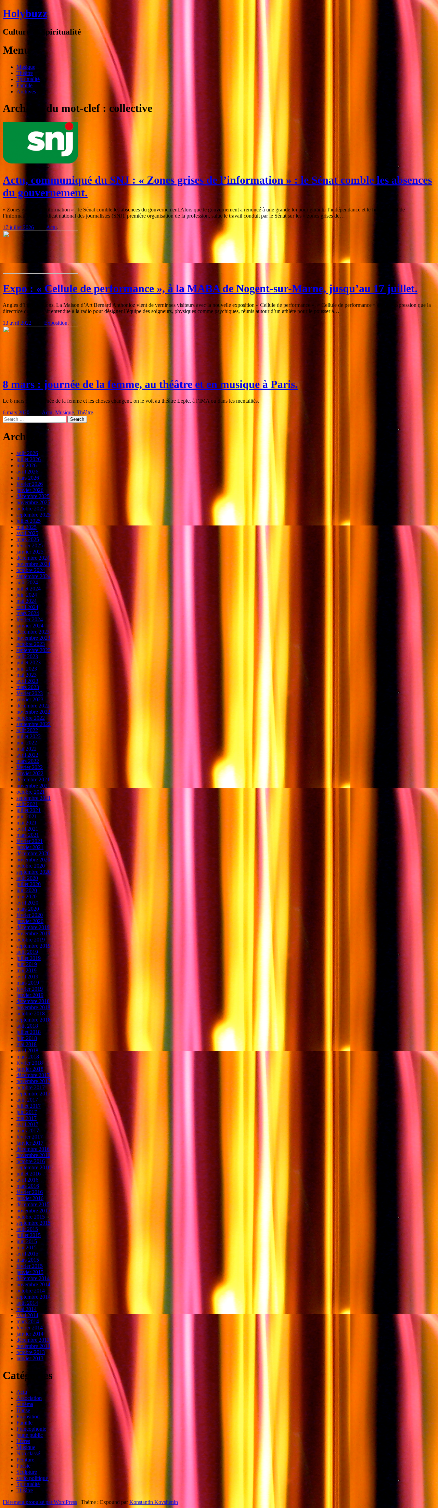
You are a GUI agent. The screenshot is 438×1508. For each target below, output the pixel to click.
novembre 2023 (33, 638)
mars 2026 (27, 478)
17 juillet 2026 (18, 227)
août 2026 (27, 453)
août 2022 (27, 730)
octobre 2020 (30, 866)
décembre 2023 (33, 632)
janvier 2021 (29, 847)
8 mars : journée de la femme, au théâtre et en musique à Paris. (150, 384)
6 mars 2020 (16, 412)
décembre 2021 (33, 779)
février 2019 (29, 989)
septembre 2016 (33, 1167)
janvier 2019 (29, 995)
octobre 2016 (30, 1161)
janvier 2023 (29, 699)
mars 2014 (27, 1321)
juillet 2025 (28, 521)
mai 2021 (26, 823)
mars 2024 (27, 613)
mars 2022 (27, 761)
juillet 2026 (28, 459)
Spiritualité (28, 79)
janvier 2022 (29, 773)
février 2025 (29, 545)
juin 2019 (26, 964)
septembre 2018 (33, 1020)
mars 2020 (27, 909)
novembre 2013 (33, 1346)
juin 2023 (26, 669)
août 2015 (27, 1229)
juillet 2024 (28, 589)
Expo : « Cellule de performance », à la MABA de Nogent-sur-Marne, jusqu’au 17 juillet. (210, 288)
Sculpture (26, 1472)
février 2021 (29, 841)
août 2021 (27, 804)
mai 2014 (26, 1309)
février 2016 (29, 1192)
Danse (23, 1410)
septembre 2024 (33, 576)
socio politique (32, 1478)
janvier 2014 (29, 1334)
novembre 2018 (33, 1007)
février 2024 (29, 619)
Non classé (28, 1453)
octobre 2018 (30, 1013)
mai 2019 (26, 970)
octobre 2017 (30, 1087)
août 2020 (27, 878)
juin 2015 (26, 1241)
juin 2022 (26, 742)
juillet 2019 (28, 958)
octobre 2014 (30, 1291)
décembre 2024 (33, 558)
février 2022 (29, 767)
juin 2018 (26, 1038)
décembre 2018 (33, 1001)
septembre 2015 (33, 1223)
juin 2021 (26, 816)
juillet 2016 (28, 1173)
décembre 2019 (33, 927)
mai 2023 (26, 675)
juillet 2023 (28, 662)
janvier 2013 (29, 1358)
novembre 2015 (33, 1210)
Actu (51, 227)
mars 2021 (27, 835)
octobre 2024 (30, 570)
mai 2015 (26, 1247)
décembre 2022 (33, 705)
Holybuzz (25, 13)
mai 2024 (26, 601)
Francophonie (31, 1429)
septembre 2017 (33, 1093)
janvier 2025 (29, 552)
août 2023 (27, 656)
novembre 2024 (33, 564)
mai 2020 (26, 896)
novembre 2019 (33, 933)
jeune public (29, 1435)
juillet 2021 (28, 810)
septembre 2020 (33, 872)
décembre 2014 (33, 1278)
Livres (23, 1441)
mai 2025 (26, 527)
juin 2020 (26, 890)
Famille (24, 85)
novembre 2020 (33, 859)
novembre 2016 (33, 1155)
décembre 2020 (33, 853)
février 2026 (29, 484)
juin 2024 (26, 595)
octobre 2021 (30, 792)
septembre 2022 (33, 724)
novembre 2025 (33, 502)
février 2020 (29, 915)
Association (29, 1398)
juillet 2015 (28, 1235)
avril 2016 (27, 1180)
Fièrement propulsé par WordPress (40, 1502)
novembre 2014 (33, 1284)
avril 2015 (27, 1254)
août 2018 (27, 1026)
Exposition (55, 323)
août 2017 (27, 1100)
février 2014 (29, 1327)
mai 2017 (26, 1118)
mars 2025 (27, 539)
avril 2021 (27, 829)
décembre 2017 (33, 1075)
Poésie (23, 1466)
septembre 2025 (33, 515)
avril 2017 (27, 1124)
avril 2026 (27, 471)
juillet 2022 (28, 736)
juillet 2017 (28, 1106)
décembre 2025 (33, 496)
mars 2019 (27, 983)
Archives (26, 91)
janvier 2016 (29, 1198)
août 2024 (27, 582)
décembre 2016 (33, 1149)
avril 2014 (27, 1315)
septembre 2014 (33, 1297)
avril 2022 (27, 755)
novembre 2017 (33, 1081)
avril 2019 (27, 976)
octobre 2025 (30, 508)
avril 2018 (27, 1050)
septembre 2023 (33, 650)
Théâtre (24, 73)
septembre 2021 (33, 798)
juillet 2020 (28, 884)
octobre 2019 (30, 939)
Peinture (25, 1459)
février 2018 (29, 1063)
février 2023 (29, 693)
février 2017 (29, 1137)
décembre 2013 (33, 1340)
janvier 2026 (29, 490)
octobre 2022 (30, 718)
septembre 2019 (33, 946)
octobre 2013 (30, 1352)
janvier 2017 (29, 1143)
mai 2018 (26, 1044)
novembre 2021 (33, 786)
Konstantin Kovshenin (153, 1502)
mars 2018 (27, 1057)
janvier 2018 (29, 1069)
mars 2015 (27, 1260)
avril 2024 (27, 607)
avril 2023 (27, 681)
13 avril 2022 (17, 323)
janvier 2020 (29, 921)
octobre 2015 (30, 1217)
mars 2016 (27, 1186)
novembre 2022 (33, 712)
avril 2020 (27, 903)
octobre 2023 (30, 644)
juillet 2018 (28, 1032)
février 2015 (29, 1266)
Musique (25, 67)
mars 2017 (27, 1130)
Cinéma (24, 1404)
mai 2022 (26, 749)
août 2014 (27, 1303)
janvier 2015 (29, 1272)
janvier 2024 (29, 625)
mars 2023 (27, 687)
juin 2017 (26, 1112)
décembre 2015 (33, 1204)
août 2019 (27, 952)
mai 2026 (26, 465)
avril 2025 (27, 533)
